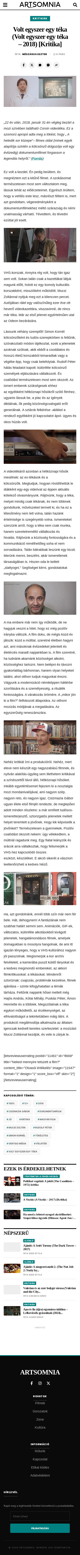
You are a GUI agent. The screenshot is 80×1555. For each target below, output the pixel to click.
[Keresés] (72, 5)
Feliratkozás (40, 1528)
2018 (41, 1103)
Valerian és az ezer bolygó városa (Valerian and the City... (49, 1290)
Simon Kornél (17, 1135)
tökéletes (41, 1135)
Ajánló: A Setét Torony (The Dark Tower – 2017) (49, 1247)
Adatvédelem (40, 1475)
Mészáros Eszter (34, 54)
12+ (26, 1103)
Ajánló (28, 1241)
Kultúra (40, 1427)
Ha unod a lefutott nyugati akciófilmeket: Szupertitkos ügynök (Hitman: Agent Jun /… (49, 1216)
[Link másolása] (56, 65)
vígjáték (41, 1143)
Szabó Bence (36, 1317)
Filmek (40, 1403)
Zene (40, 1419)
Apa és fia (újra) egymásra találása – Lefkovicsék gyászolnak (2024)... (45, 1311)
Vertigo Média (17, 1143)
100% (12, 1103)
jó (10, 1119)
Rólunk (40, 1451)
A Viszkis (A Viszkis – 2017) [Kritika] (45, 1199)
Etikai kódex (40, 1467)
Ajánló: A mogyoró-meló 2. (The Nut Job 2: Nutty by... (48, 1268)
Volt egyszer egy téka (23, 1151)
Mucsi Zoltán (17, 1127)
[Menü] (7, 4)
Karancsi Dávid (37, 1296)
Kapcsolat (40, 1459)
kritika (25, 1119)
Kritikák (40, 18)
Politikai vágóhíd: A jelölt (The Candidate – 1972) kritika (48, 1183)
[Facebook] (23, 65)
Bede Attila (35, 1253)
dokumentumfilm (50, 1111)
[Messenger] (48, 65)
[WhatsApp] (40, 65)
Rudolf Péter (43, 1127)
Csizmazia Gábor (19, 1111)
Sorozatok (40, 1411)
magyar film (47, 1119)
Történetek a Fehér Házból (41, 1176)
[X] (31, 65)
